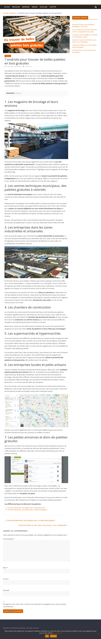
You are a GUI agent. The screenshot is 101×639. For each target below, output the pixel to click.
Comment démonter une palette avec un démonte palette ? (27, 510)
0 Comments (28, 66)
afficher (18, 93)
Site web (6, 590)
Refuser (53, 636)
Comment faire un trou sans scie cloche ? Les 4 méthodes (43, 525)
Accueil (7, 7)
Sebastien (19, 66)
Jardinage (25, 7)
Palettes (53, 7)
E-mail (6, 579)
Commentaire (9, 539)
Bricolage (16, 7)
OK (47, 636)
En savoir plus (57, 633)
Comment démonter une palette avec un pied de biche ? (26, 508)
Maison (34, 7)
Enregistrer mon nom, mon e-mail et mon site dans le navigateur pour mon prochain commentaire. (34, 605)
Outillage (43, 7)
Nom (5, 568)
